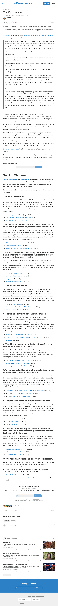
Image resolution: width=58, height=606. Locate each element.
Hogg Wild (6, 542)
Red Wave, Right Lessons (14, 276)
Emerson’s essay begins (11, 149)
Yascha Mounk (8, 35)
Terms (33, 596)
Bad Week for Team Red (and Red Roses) (19, 307)
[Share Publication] (40, 3)
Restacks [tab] (13, 520)
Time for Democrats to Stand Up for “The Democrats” (24, 337)
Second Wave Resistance (14, 475)
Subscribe (46, 3)
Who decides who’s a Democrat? (16, 243)
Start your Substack (25, 599)
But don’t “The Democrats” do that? (17, 334)
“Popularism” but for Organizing (16, 220)
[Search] (37, 3)
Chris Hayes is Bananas (11, 553)
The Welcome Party (10, 179)
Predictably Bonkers (12, 424)
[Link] (1, 175)
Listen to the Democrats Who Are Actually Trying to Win (25, 390)
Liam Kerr (9, 17)
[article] (29, 546)
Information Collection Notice (28, 500)
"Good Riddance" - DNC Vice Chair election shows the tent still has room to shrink (21, 544)
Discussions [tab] (14, 538)
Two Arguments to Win (13, 455)
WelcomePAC (25, 179)
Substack (22, 603)
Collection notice (40, 596)
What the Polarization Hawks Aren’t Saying (20, 360)
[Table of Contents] (2, 303)
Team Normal (7, 9)
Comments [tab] (6, 520)
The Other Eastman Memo (14, 273)
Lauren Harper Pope (14, 569)
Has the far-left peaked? (14, 304)
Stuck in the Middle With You (15, 449)
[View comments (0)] (10, 22)
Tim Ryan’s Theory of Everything (23, 393)
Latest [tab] (8, 538)
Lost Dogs (9, 340)
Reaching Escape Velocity (14, 281)
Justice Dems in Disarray (14, 310)
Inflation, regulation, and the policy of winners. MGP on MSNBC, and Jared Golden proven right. (21, 555)
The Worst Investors (12, 421)
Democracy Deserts (12, 419)
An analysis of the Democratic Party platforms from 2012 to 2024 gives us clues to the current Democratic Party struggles (21, 566)
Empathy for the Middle (14, 246)
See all (6, 575)
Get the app (36, 599)
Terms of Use (36, 499)
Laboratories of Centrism (14, 452)
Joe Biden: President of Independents (18, 248)
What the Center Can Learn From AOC (18, 217)
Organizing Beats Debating (15, 215)
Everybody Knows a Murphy (22, 396)
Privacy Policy (40, 500)
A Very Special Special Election (16, 366)
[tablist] (9, 520)
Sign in (53, 3)
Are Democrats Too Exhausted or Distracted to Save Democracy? (28, 478)
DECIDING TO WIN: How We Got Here (15, 564)
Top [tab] (5, 538)
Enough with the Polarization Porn (17, 363)
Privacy (29, 596)
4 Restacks (20, 505)
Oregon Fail (10, 279)
